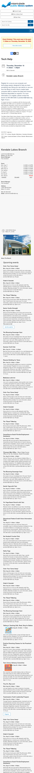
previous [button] (4, 177)
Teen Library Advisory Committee (13, 663)
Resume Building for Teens (11, 360)
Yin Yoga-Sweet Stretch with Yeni (13, 502)
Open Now (17, 17)
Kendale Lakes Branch (14, 76)
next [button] (31, 177)
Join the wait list (9, 327)
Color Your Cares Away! (10, 266)
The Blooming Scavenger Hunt (12, 332)
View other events (17, 45)
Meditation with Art (9, 378)
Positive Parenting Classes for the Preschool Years (17, 644)
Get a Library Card (17, 14)
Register (7, 714)
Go (30, 21)
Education (14, 134)
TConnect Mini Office (16, 453)
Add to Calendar (10, 70)
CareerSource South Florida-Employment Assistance (16, 435)
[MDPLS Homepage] (17, 5)
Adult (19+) (9, 132)
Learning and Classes (12, 136)
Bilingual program (29, 136)
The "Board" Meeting (9, 295)
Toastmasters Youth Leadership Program (16, 697)
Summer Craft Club (9, 347)
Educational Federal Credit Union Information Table (17, 519)
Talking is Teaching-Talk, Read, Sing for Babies (18, 625)
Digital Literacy (19, 134)
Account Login (17, 11)
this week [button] (17, 177)
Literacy (5, 136)
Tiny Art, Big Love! (9, 684)
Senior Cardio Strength (10, 308)
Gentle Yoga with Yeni (10, 486)
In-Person (9, 134)
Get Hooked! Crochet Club (11, 536)
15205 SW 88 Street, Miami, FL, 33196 (11, 230)
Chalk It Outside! (8, 281)
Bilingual (3, 137)
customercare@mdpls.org (7, 154)
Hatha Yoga (6, 551)
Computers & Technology (27, 134)
